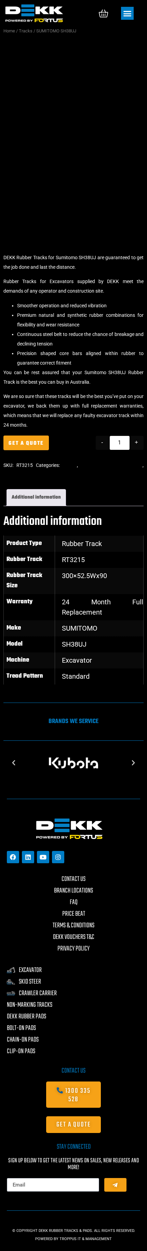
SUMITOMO (79, 628)
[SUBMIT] (115, 1185)
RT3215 (73, 560)
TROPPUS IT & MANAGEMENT (85, 1239)
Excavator (77, 660)
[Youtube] (43, 857)
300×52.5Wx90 (84, 576)
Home (9, 30)
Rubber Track (82, 544)
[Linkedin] (28, 857)
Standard (76, 676)
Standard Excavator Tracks (112, 465)
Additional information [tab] (36, 497)
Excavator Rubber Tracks (29, 474)
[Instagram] (58, 857)
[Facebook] (13, 857)
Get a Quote (26, 443)
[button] (127, 13)
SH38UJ (74, 644)
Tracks (25, 30)
